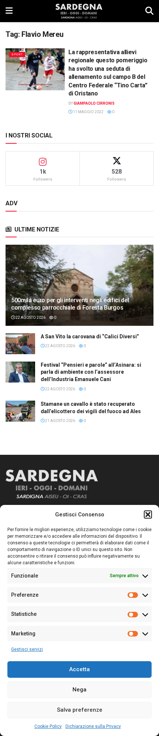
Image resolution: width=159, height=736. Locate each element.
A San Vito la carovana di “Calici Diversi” (90, 336)
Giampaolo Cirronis (94, 103)
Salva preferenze (79, 710)
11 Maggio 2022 (88, 112)
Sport (17, 54)
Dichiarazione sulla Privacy (93, 726)
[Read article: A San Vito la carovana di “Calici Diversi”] (20, 343)
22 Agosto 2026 (30, 317)
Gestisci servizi (27, 649)
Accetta (79, 669)
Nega (79, 689)
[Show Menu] (9, 11)
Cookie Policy (48, 726)
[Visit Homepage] (78, 11)
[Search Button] (149, 11)
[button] (148, 514)
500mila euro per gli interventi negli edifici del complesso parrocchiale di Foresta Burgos (70, 304)
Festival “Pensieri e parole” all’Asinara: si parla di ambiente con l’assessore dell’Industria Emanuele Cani (91, 372)
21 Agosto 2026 (59, 421)
